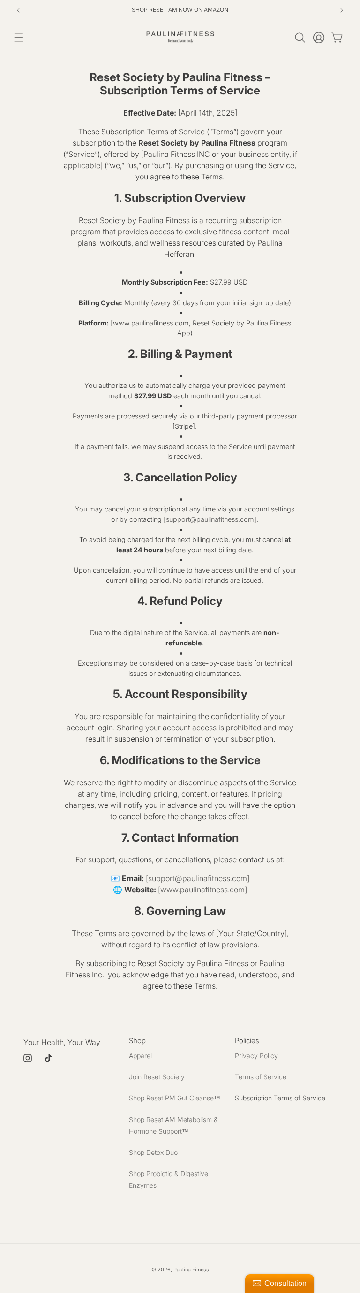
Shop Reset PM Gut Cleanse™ (174, 1098)
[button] (18, 37)
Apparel (140, 1056)
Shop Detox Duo (153, 1152)
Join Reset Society (157, 1077)
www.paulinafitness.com (202, 889)
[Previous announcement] (18, 10)
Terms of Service (260, 1077)
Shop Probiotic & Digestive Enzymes (168, 1179)
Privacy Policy (256, 1056)
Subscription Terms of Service (280, 1098)
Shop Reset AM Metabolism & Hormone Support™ (173, 1125)
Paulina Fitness (191, 1269)
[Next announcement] (341, 10)
